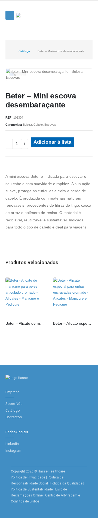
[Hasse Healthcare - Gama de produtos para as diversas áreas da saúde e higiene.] (31, 15)
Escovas (50, 124)
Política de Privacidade (28, 477)
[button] (9, 15)
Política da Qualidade (66, 483)
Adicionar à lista (52, 142)
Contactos (13, 417)
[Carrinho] (87, 21)
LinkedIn (12, 444)
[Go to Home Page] (9, 51)
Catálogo (12, 410)
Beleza (27, 124)
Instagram (13, 450)
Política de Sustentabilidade (32, 489)
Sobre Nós (13, 404)
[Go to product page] (25, 297)
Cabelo (38, 124)
